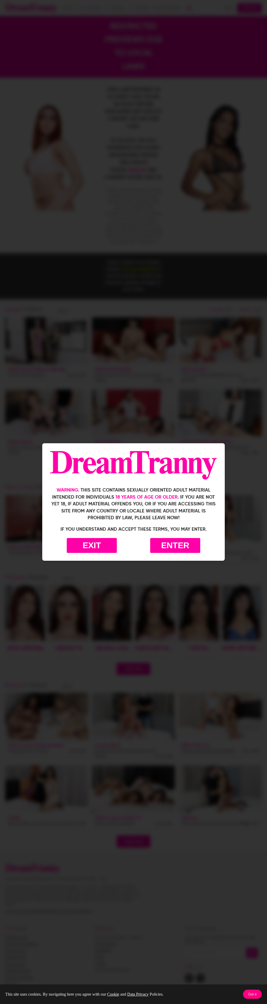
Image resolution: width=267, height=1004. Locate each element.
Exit (92, 545)
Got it (252, 994)
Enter (175, 545)
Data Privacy (138, 994)
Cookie (113, 994)
